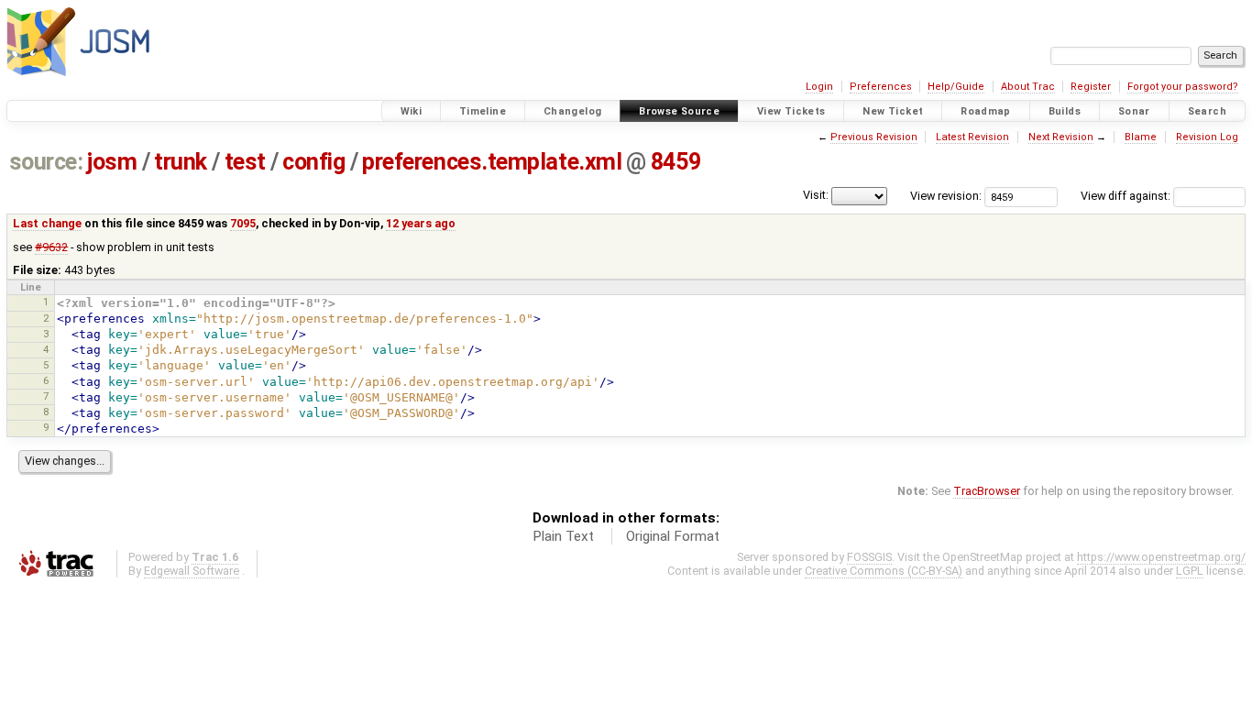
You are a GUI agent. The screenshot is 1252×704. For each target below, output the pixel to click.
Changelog (572, 111)
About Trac (1028, 87)
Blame (1141, 137)
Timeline (482, 111)
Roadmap (986, 111)
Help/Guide (956, 87)
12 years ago (421, 223)
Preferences (881, 87)
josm (112, 161)
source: (46, 161)
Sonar (1134, 111)
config (313, 161)
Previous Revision (873, 137)
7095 (243, 223)
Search (1207, 111)
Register (1091, 87)
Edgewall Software (191, 571)
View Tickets (791, 111)
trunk (180, 161)
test (245, 161)
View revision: (946, 196)
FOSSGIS (869, 557)
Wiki (412, 111)
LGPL (1189, 571)
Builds (1065, 111)
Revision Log (1207, 137)
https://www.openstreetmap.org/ (1161, 557)
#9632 (51, 247)
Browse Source (679, 111)
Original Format (672, 536)
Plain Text (563, 536)
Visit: (816, 195)
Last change (47, 223)
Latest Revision (972, 137)
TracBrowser (986, 491)
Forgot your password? (1182, 87)
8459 (675, 161)
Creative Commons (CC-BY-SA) (883, 571)
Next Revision (1060, 137)
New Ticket (892, 111)
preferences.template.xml (491, 161)
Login (819, 87)
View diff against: (1127, 196)
